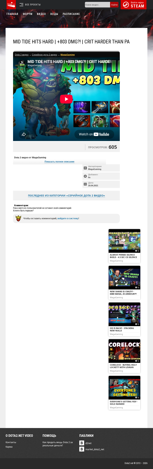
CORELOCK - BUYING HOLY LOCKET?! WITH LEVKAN (123, 366)
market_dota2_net (94, 449)
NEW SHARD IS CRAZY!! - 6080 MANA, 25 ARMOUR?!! (123, 292)
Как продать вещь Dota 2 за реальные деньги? (58, 444)
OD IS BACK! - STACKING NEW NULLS (122, 329)
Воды (54, 13)
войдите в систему (67, 218)
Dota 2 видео (22, 54)
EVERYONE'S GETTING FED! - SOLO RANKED (124, 402)
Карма (9, 446)
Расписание (71, 13)
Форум (27, 13)
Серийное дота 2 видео (44, 54)
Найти (114, 4)
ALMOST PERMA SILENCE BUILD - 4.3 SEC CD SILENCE (123, 256)
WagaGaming (94, 169)
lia (89, 177)
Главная (12, 13)
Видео (41, 13)
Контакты (11, 442)
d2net (88, 443)
